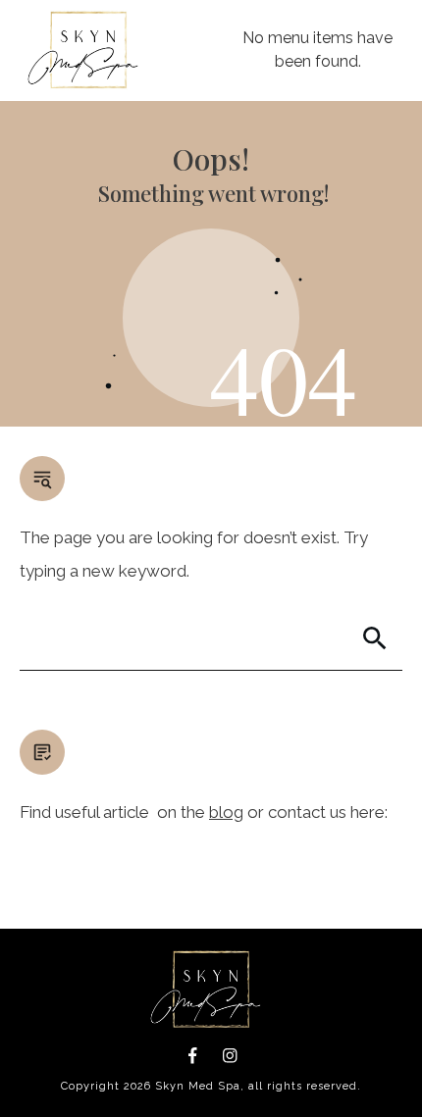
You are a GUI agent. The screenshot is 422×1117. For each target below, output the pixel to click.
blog (226, 812)
